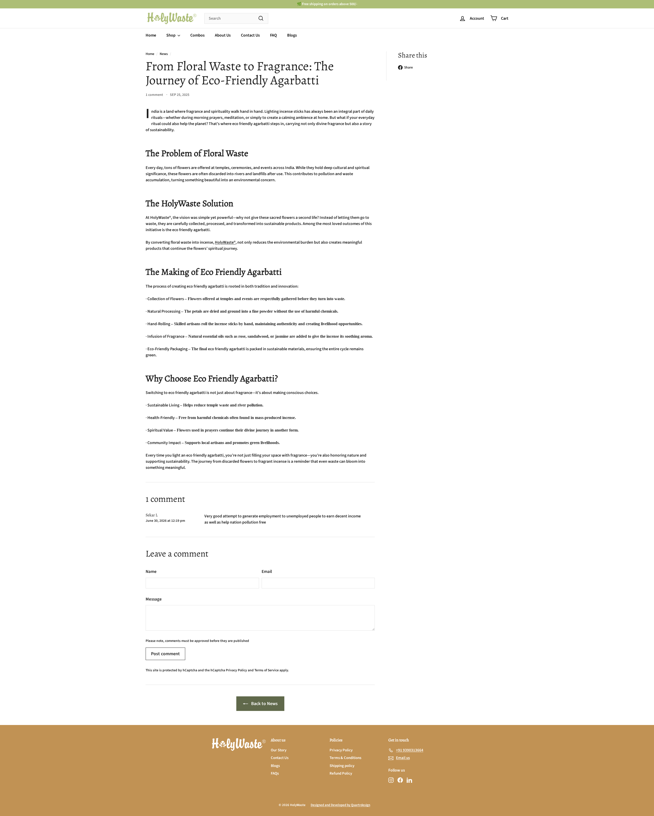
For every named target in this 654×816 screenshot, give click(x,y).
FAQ (273, 35)
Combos (197, 35)
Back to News (264, 703)
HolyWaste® (225, 242)
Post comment (165, 654)
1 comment (155, 94)
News (164, 53)
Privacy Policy (236, 670)
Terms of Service (266, 670)
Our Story (278, 750)
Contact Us (250, 35)
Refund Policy (341, 773)
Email (267, 572)
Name (151, 572)
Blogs (292, 35)
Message (154, 599)
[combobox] (236, 18)
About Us (223, 35)
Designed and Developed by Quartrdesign (340, 805)
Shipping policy (342, 765)
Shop (171, 35)
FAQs (275, 773)
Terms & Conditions (345, 758)
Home (151, 35)
